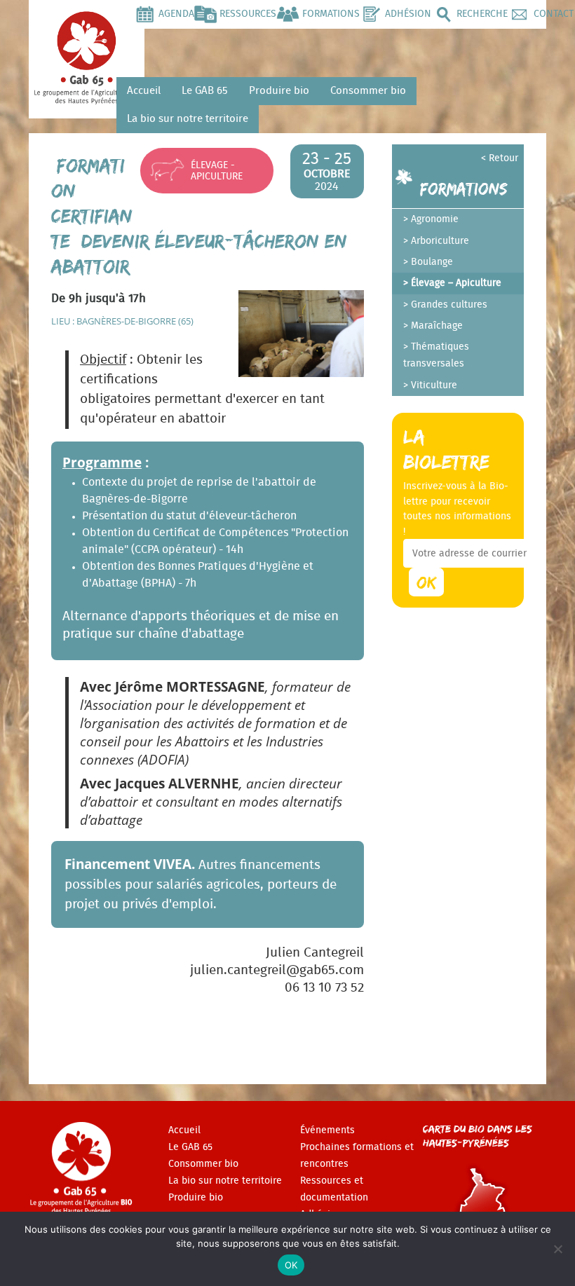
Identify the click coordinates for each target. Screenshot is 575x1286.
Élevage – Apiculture (456, 283)
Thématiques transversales (436, 355)
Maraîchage (437, 326)
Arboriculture (440, 241)
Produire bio (279, 90)
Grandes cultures (449, 305)
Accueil (144, 90)
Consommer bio (368, 90)
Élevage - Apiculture (217, 171)
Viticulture (434, 385)
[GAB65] (86, 95)
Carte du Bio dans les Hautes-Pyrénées (477, 1135)
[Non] (557, 1249)
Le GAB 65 (205, 90)
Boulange (432, 262)
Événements (327, 1130)
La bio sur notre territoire (187, 119)
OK (291, 1265)
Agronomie (435, 219)
